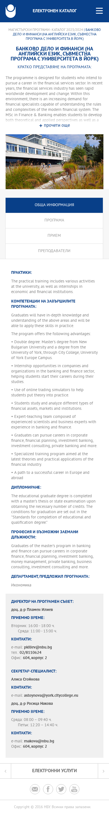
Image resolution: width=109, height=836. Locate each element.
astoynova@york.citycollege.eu (51, 695)
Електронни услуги (54, 771)
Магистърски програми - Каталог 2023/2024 (45, 30)
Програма (54, 220)
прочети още (57, 126)
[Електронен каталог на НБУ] (11, 11)
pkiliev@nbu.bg (38, 647)
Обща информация (54, 205)
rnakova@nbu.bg (39, 741)
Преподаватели (54, 251)
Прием (54, 235)
